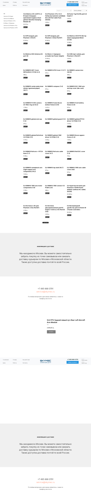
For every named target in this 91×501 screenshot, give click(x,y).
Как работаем (26, 2)
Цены (4, 5)
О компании (6, 2)
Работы (15, 5)
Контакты (25, 5)
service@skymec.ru (45, 291)
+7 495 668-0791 (72, 2)
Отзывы (15, 2)
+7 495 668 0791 (45, 288)
